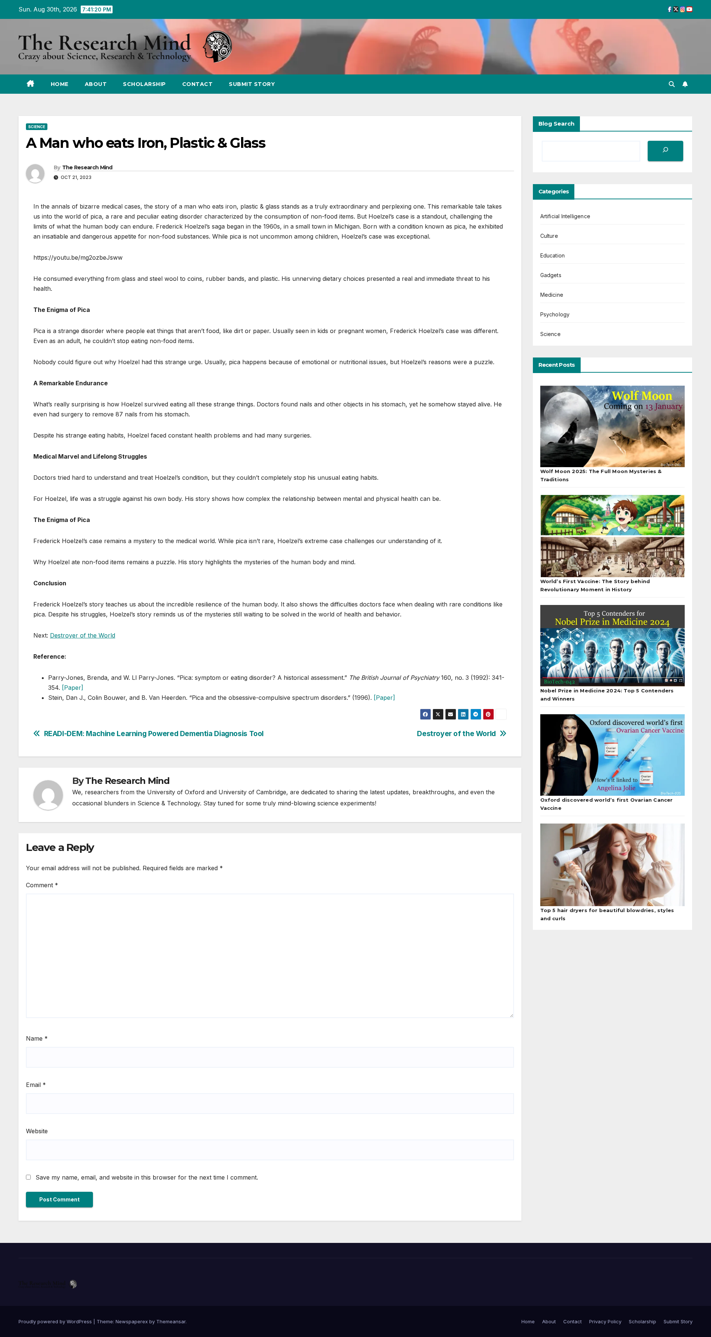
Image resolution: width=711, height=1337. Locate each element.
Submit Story (252, 84)
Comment (42, 885)
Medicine (552, 295)
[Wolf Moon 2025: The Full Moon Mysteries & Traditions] (612, 426)
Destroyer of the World (82, 635)
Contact (197, 84)
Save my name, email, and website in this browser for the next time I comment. (147, 1177)
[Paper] (72, 687)
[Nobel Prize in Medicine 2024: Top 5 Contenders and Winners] (612, 645)
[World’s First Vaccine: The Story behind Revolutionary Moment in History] (612, 536)
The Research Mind (87, 167)
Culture (549, 236)
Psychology (555, 314)
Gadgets (550, 275)
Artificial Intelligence (565, 216)
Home (60, 84)
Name (37, 1038)
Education (552, 255)
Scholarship (144, 84)
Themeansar (171, 1321)
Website (37, 1131)
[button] (672, 84)
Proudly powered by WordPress (56, 1321)
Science (36, 126)
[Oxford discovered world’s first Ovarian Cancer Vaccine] (612, 755)
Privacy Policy (605, 1321)
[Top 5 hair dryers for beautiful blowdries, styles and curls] (612, 865)
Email (36, 1084)
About (96, 84)
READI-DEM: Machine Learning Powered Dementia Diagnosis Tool (154, 733)
